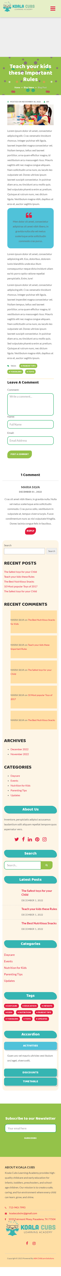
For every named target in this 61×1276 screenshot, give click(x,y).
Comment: (13, 389)
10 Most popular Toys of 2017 (20, 586)
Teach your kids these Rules (19, 576)
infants (47, 1006)
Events (14, 780)
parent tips (29, 366)
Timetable (30, 1081)
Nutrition (25, 1012)
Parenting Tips (19, 790)
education (30, 1006)
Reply (30, 531)
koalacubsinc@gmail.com (23, 1213)
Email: (10, 432)
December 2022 (19, 749)
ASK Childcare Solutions (44, 1258)
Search (8, 545)
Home (17, 87)
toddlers (16, 371)
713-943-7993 (17, 1207)
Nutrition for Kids (20, 785)
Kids (9, 1012)
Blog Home (28, 87)
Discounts (30, 1072)
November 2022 (20, 754)
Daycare (15, 775)
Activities (30, 1045)
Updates (15, 795)
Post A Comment (20, 454)
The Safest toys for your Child (20, 571)
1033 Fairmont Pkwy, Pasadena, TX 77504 (31, 1219)
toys (31, 371)
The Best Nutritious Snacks (19, 581)
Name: (11, 416)
